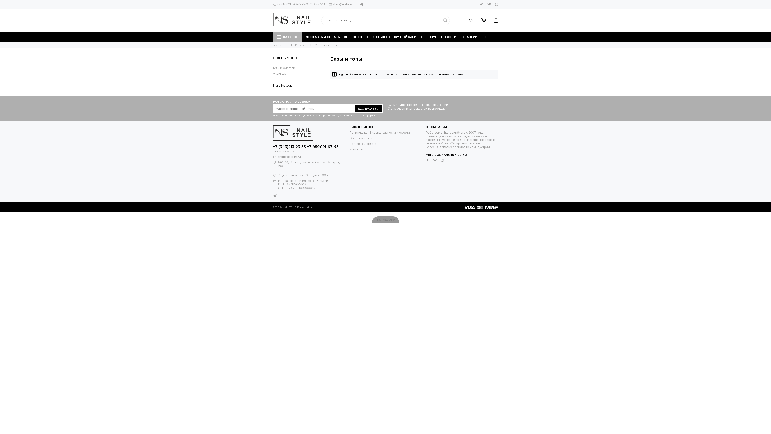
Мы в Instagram (284, 85)
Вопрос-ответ (356, 37)
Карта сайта (304, 207)
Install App (385, 219)
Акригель (279, 73)
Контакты (381, 37)
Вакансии (468, 37)
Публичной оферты (362, 115)
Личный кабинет (408, 37)
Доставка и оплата (323, 37)
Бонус (431, 37)
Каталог (290, 37)
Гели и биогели (284, 68)
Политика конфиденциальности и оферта (379, 132)
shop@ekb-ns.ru (344, 4)
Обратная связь (360, 138)
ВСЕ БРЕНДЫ (287, 58)
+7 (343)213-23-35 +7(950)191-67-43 (301, 4)
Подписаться (368, 109)
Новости (448, 37)
